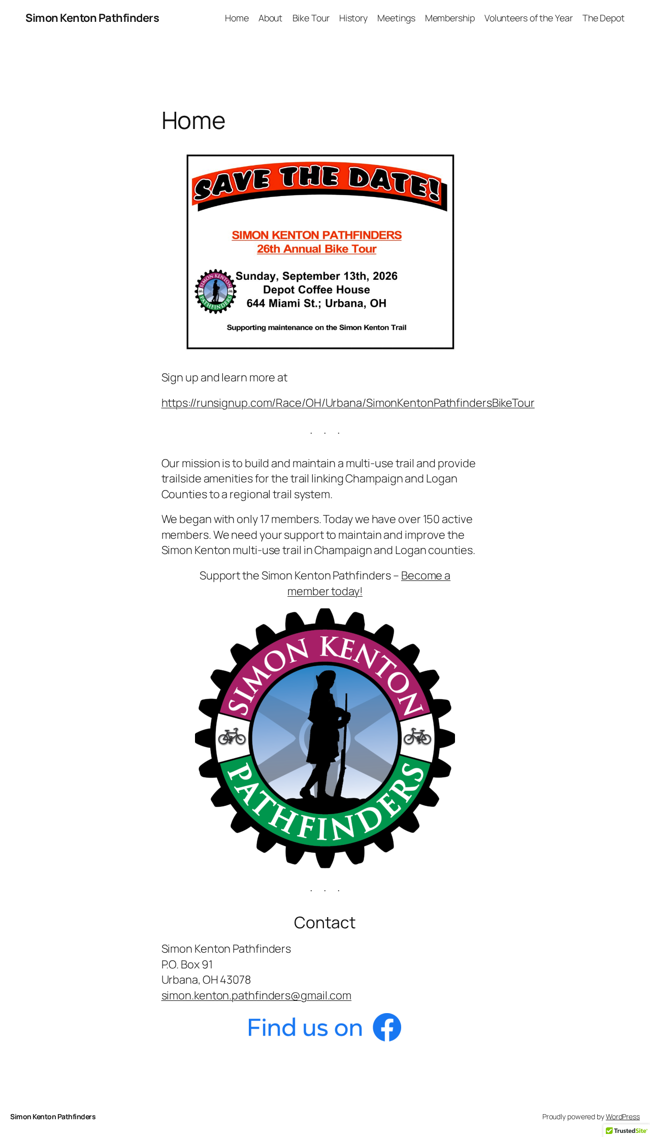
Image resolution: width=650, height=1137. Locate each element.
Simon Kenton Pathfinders (92, 17)
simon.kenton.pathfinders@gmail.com (256, 995)
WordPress (623, 1116)
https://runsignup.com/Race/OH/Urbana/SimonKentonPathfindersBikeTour (348, 402)
